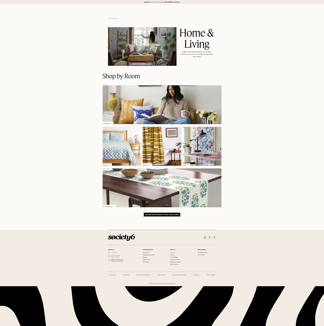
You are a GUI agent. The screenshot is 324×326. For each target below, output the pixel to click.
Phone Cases (172, 13)
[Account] (206, 9)
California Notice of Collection (143, 274)
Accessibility (196, 274)
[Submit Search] (187, 8)
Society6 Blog (174, 257)
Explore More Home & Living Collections (162, 214)
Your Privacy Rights (210, 274)
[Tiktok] (214, 237)
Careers (172, 255)
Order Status (146, 259)
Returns (145, 257)
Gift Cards (145, 262)
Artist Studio (201, 255)
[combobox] (194, 8)
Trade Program (174, 264)
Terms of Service (161, 274)
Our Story (172, 252)
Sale (186, 13)
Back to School (133, 13)
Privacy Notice (112, 274)
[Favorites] (210, 9)
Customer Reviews (175, 259)
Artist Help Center (202, 252)
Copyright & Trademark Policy (179, 274)
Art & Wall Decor (150, 13)
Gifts (180, 13)
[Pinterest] (209, 237)
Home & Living (162, 13)
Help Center (146, 252)
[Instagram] (205, 237)
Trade (193, 13)
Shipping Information (148, 255)
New (141, 13)
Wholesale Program (175, 262)
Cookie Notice (126, 274)
